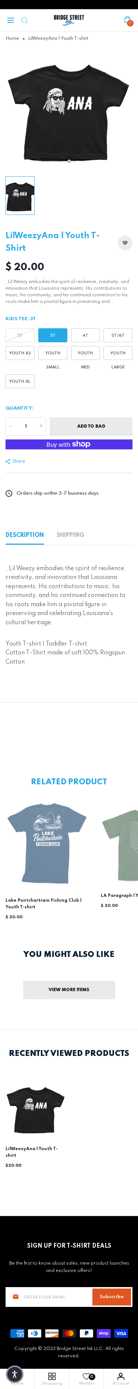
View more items (69, 990)
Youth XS (20, 353)
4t (85, 335)
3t (53, 335)
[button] (15, 1374)
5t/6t (118, 335)
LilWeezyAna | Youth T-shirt (32, 1152)
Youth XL (20, 381)
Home (12, 38)
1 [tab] (69, 161)
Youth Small (52, 355)
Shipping (70, 535)
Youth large (117, 355)
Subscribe (112, 1296)
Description (25, 535)
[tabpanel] (69, 109)
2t (20, 335)
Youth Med (85, 355)
